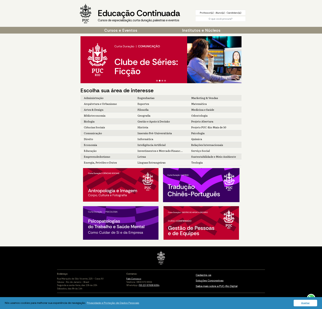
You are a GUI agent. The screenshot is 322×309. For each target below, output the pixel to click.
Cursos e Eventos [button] (120, 30)
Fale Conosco (133, 278)
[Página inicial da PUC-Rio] (85, 14)
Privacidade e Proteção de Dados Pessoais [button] (113, 303)
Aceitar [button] (305, 302)
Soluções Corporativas (210, 280)
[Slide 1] (157, 80)
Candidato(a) (234, 12)
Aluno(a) (220, 12)
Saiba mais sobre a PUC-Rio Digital (216, 286)
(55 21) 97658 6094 (149, 285)
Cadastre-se (203, 275)
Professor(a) (207, 12)
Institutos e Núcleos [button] (201, 30)
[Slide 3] (162, 80)
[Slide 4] (165, 80)
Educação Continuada (139, 15)
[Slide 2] (159, 80)
